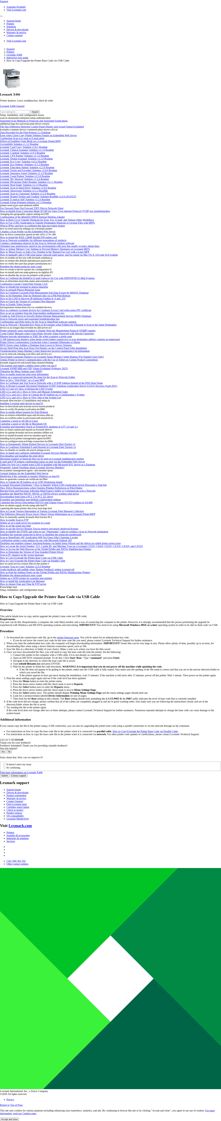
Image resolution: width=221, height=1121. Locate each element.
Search (35, 112)
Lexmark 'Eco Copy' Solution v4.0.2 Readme (23, 161)
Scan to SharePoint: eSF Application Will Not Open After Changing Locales (39, 537)
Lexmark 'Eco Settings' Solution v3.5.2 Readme (24, 164)
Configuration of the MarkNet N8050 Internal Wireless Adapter (32, 217)
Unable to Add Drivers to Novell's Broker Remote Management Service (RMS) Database (45, 316)
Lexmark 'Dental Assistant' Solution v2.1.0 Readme (26, 158)
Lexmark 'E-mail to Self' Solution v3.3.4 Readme (25, 199)
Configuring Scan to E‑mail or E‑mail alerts (22, 138)
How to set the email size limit (15, 525)
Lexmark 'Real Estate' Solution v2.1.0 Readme (24, 185)
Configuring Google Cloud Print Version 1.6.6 (23, 284)
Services (10, 841)
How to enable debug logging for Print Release (24, 412)
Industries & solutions (17, 838)
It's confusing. (13, 767)
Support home (13, 789)
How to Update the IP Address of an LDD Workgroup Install (31, 482)
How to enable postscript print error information (24, 374)
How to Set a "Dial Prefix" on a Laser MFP (22, 380)
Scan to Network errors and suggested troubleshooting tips (30, 319)
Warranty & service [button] (16, 32)
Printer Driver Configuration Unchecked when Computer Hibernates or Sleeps (40, 342)
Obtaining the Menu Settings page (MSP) (21, 371)
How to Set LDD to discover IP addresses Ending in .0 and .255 (33, 298)
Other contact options (17, 864)
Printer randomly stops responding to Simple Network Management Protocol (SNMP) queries (47, 330)
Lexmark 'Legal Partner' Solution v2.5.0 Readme (25, 176)
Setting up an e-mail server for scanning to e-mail (25, 522)
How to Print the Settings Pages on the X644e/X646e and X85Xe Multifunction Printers (45, 572)
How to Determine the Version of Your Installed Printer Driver (31, 552)
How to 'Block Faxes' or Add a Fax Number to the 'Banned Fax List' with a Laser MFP (44, 252)
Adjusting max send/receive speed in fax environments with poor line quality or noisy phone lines (49, 246)
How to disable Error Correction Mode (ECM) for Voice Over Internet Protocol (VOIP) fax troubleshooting (55, 211)
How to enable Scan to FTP (14, 520)
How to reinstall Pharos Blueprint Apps (20, 289)
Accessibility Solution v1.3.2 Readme (19, 144)
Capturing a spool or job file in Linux (19, 421)
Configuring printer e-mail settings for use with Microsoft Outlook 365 (36, 540)
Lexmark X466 (14, 54)
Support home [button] (13, 20)
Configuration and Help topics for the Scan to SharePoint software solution (38, 321)
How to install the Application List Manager (22, 581)
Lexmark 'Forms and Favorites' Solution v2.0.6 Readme (28, 170)
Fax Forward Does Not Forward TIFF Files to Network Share (31, 208)
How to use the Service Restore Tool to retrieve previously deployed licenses (39, 528)
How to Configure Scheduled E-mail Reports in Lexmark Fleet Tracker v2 (38, 447)
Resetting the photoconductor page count (21, 266)
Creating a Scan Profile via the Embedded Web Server (27, 231)
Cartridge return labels (17, 807)
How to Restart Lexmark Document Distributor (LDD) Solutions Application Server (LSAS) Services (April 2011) (58, 386)
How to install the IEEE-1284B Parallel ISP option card (28, 237)
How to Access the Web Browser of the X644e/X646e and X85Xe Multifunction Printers (45, 549)
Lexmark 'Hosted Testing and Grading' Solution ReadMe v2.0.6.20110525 (38, 196)
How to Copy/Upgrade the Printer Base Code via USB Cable (31, 557)
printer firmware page (68, 637)
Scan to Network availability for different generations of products (33, 240)
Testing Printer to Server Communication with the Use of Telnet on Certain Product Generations (49, 359)
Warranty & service (16, 798)
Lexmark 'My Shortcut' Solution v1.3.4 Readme (24, 179)
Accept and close (9, 1119)
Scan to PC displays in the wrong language (22, 555)
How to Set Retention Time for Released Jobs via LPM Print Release (35, 295)
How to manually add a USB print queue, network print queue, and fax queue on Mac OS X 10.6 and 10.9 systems (59, 254)
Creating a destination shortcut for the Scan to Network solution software (37, 243)
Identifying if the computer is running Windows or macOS (29, 476)
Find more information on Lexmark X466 (21, 772)
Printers (10, 51)
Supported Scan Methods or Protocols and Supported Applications (34, 120)
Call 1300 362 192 (16, 861)
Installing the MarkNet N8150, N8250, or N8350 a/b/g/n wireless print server (39, 493)
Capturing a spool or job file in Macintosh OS (23, 423)
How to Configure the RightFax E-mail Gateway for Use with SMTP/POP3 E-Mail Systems (47, 278)
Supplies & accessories (18, 835)
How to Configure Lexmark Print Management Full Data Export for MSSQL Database (44, 292)
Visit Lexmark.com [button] (16, 9)
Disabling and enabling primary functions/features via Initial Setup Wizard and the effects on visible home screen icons (60, 543)
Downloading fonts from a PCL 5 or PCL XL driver (26, 496)
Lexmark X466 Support (12, 106)
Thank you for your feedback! (15, 742)
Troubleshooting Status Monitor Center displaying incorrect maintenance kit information (45, 351)
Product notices (14, 813)
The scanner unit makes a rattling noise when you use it (28, 365)
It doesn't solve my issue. (19, 764)
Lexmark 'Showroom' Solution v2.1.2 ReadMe (24, 190)
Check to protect (14, 810)
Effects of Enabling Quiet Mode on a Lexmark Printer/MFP (30, 141)
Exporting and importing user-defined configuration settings (30, 499)
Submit (4, 775)
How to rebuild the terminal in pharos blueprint (24, 287)
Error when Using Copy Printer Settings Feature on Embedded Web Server (38, 135)
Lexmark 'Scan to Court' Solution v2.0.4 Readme (25, 566)
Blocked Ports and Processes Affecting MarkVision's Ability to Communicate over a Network (47, 490)
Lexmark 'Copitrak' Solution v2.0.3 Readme (22, 152)
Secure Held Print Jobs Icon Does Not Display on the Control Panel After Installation (43, 348)
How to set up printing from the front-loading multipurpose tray (32, 313)
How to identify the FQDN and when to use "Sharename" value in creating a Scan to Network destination (54, 531)
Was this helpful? (8, 748)
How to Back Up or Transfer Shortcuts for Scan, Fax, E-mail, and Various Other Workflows (47, 220)
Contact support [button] (14, 35)
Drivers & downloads (17, 792)
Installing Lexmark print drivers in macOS (21, 403)
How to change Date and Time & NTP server (23, 584)
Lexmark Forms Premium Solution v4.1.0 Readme (26, 202)
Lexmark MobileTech (17, 818)
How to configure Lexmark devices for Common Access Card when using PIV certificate (45, 310)
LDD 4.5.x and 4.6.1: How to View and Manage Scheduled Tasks (34, 391)
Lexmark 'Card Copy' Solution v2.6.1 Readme (24, 147)
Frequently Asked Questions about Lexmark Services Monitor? (32, 467)
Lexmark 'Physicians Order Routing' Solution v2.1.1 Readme (31, 182)
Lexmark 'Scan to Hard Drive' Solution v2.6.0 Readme (28, 187)
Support (10, 49)
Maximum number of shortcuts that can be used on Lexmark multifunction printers (42, 458)
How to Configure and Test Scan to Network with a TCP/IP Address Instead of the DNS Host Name (51, 383)
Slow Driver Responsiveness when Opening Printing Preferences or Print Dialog (41, 488)
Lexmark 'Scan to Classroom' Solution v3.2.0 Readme (27, 193)
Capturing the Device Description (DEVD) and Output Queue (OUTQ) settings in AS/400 (46, 502)
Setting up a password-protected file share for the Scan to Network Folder (37, 377)
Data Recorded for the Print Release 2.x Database (25, 132)
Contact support (18, 775)
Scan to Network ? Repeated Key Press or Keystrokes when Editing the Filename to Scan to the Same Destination (58, 324)
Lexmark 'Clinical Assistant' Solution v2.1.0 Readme (27, 150)
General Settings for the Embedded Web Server (24, 473)
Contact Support (14, 801)
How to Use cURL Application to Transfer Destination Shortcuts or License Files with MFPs (47, 222)
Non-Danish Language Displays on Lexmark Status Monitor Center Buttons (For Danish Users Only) (52, 356)
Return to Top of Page (11, 1105)
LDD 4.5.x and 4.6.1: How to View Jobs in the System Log (30, 397)
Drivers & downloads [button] (17, 29)
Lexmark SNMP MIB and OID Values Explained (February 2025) (34, 368)
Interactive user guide (17, 57)
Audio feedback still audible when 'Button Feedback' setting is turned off (37, 569)
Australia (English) (16, 7)
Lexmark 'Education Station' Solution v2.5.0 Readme (27, 167)
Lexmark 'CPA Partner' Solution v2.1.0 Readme (24, 155)
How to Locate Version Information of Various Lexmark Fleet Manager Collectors (42, 511)
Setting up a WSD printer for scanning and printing (26, 578)
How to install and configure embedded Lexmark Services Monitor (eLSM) (38, 453)
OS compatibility (15, 815)
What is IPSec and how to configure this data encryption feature (32, 225)
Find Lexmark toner (16, 804)
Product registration (16, 795)
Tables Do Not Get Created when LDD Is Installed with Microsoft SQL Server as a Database (47, 464)
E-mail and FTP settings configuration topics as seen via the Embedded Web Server (42, 461)
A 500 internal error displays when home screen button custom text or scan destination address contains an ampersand (60, 339)
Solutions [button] (11, 26)
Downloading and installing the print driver (22, 455)
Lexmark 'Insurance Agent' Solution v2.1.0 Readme (26, 173)
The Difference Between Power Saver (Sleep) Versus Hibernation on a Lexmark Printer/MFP (47, 514)
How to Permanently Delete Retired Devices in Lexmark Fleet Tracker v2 (37, 444)
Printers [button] (10, 23)
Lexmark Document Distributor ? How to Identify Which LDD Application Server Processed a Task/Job (53, 485)
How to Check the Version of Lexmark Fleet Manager (27, 301)
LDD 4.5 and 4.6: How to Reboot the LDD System (26, 388)
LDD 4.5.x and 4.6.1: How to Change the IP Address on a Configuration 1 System (42, 394)
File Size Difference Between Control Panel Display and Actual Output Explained (42, 126)
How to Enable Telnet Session (15, 304)
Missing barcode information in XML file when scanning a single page (36, 336)
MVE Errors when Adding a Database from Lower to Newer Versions (36, 345)
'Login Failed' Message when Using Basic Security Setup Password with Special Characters (47, 333)
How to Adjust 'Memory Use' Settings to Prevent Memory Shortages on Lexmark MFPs (45, 249)
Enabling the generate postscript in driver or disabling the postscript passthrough (40, 534)
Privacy (10, 1099)
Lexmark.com (20, 826)
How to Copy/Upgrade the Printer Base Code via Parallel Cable (32, 560)
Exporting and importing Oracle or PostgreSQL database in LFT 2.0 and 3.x (39, 426)
